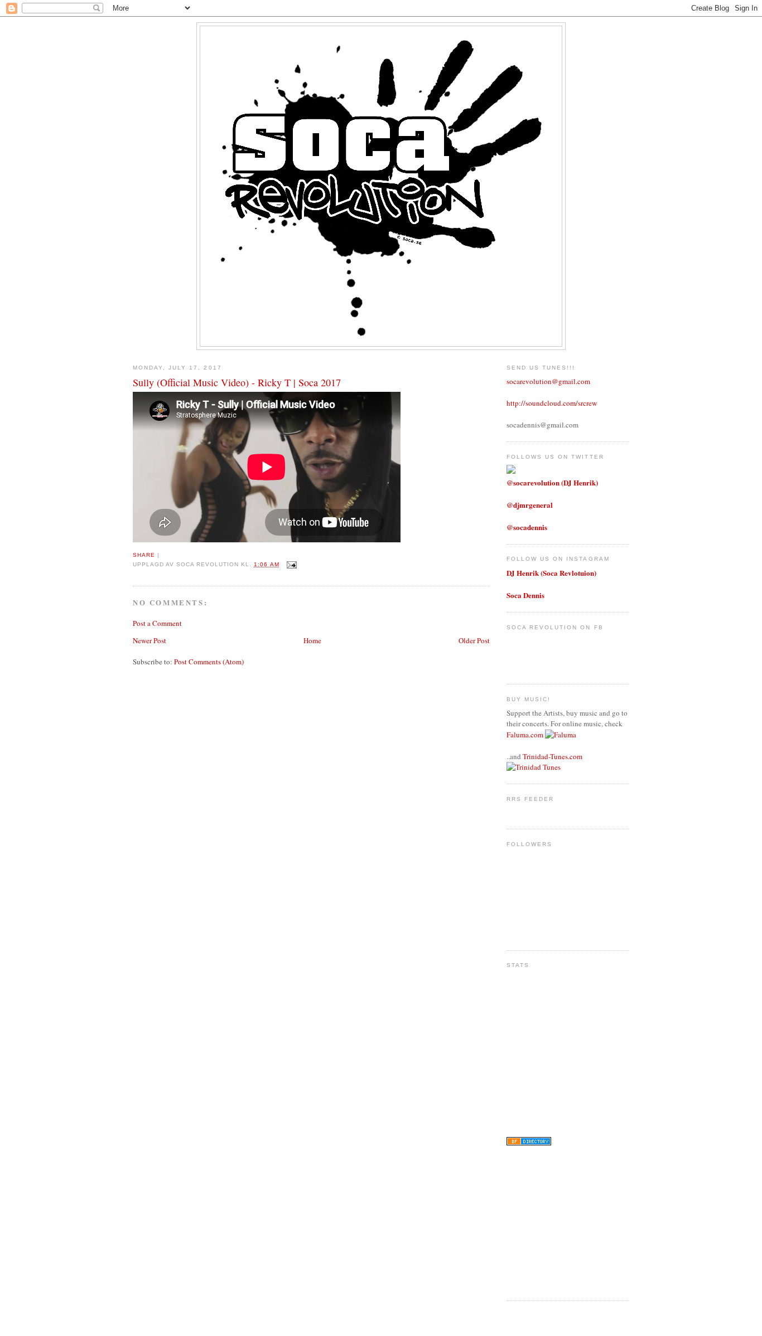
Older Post (474, 640)
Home (312, 640)
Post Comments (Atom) (209, 662)
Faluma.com (525, 735)
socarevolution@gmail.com (548, 381)
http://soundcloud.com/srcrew (552, 403)
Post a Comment (157, 623)
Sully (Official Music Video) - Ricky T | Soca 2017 (237, 382)
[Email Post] (290, 564)
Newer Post (149, 640)
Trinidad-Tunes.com (552, 756)
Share (144, 555)
